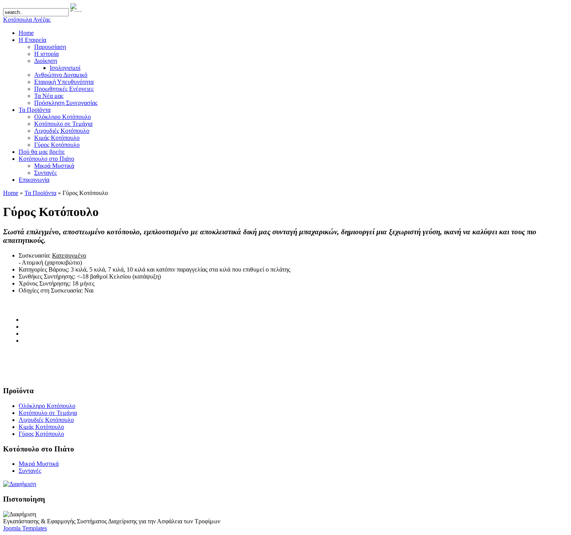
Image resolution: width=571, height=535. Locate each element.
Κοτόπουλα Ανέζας (26, 19)
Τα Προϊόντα (40, 193)
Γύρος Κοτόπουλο (41, 433)
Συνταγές (30, 470)
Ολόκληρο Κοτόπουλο (47, 406)
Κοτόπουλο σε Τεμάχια (48, 413)
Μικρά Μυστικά (39, 463)
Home (10, 193)
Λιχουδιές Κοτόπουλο (46, 419)
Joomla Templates (25, 528)
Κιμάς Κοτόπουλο (41, 426)
